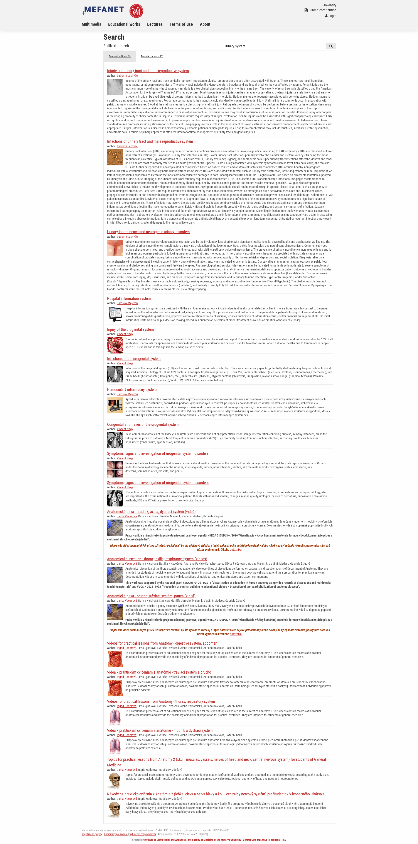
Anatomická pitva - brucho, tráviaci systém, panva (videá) (151, 596)
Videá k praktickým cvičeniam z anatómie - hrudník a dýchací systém (160, 730)
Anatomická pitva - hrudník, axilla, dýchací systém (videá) (151, 511)
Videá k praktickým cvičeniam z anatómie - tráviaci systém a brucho (159, 672)
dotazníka (236, 549)
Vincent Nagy (125, 334)
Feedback (274, 839)
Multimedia (91, 24)
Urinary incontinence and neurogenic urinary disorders (148, 231)
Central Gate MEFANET (255, 839)
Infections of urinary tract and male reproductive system (150, 141)
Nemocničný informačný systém (132, 389)
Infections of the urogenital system (134, 358)
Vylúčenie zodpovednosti (143, 834)
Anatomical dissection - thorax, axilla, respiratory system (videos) (157, 559)
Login (332, 16)
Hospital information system (129, 298)
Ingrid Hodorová (126, 648)
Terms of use (181, 24)
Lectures (155, 24)
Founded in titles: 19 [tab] (120, 56)
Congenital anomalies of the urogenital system (143, 424)
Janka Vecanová (127, 516)
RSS (284, 839)
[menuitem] (95, 24)
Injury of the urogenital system (130, 329)
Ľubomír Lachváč (127, 75)
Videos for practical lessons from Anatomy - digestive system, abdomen (162, 643)
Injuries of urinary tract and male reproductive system (148, 70)
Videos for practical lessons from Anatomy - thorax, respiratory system (161, 701)
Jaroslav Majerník (127, 303)
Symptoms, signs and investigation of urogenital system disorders (158, 453)
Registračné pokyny (92, 834)
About (205, 24)
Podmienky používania (116, 834)
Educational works (124, 24)
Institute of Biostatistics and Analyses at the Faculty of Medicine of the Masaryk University (192, 839)
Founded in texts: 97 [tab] (152, 56)
